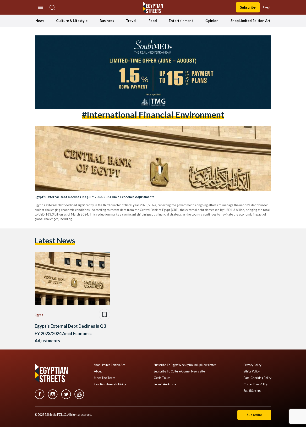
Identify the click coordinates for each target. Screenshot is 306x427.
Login (267, 7)
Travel (131, 21)
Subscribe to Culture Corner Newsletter (180, 371)
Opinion (212, 21)
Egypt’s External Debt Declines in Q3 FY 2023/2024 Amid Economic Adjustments (94, 197)
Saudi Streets (252, 391)
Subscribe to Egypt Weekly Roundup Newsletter (185, 365)
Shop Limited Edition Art (250, 21)
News (39, 21)
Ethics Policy (252, 371)
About (98, 371)
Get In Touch (162, 378)
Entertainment (181, 21)
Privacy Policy (252, 365)
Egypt (39, 315)
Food (152, 21)
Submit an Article (165, 384)
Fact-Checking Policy (257, 378)
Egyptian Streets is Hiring (110, 384)
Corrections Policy (256, 384)
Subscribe (248, 7)
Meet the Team (104, 378)
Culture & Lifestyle (71, 21)
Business (107, 21)
